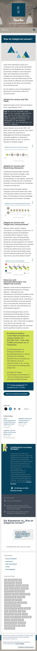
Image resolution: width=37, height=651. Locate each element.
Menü (6, 30)
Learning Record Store (10, 608)
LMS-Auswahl (13, 611)
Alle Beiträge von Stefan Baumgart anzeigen (19, 489)
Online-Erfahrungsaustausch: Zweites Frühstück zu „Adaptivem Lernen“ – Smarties (22, 534)
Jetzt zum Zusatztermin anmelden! (17, 394)
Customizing (24, 588)
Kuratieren (18, 599)
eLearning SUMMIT (24, 594)
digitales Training (19, 591)
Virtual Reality (21, 622)
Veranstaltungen (16, 501)
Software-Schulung (16, 616)
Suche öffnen (33, 30)
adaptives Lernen (13, 579)
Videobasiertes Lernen (10, 622)
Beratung (19, 582)
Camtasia (18, 585)
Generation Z (9, 561)
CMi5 (6, 588)
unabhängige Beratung (17, 619)
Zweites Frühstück (9, 628)
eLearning (15, 594)
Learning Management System (12, 605)
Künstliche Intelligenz (10, 602)
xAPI (23, 625)
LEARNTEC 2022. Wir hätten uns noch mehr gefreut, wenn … (10, 432)
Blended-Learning (9, 585)
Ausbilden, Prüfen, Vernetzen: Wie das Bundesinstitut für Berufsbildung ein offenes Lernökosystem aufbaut (19, 507)
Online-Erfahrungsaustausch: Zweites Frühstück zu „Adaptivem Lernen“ (18, 512)
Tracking (7, 619)
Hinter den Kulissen (11, 564)
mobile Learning (9, 614)
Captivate (25, 585)
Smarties (18, 20)
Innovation (7, 599)
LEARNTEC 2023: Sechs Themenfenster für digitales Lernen (25, 420)
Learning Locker (22, 602)
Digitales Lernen (9, 591)
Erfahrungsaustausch (10, 597)
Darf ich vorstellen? (11, 558)
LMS (6, 611)
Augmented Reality (9, 582)
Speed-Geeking (27, 616)
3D (5, 579)
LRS (19, 611)
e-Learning (7, 594)
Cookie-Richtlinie (19, 643)
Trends (9, 501)
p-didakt (25, 614)
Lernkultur (27, 608)
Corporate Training (14, 588)
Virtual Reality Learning (10, 625)
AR (20, 579)
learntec (20, 608)
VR (19, 625)
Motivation (17, 614)
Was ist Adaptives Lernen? (18, 39)
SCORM (7, 616)
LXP (24, 611)
